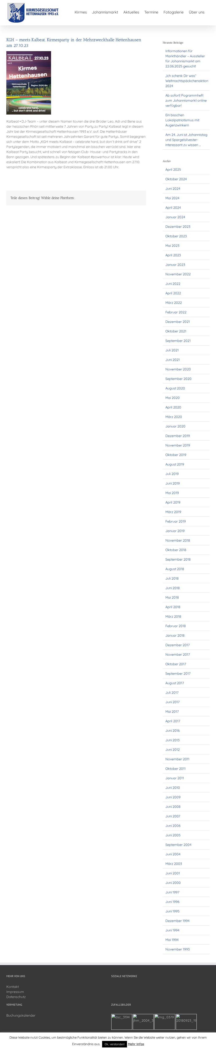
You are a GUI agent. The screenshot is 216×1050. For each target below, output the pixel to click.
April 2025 (173, 169)
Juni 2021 (172, 360)
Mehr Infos (136, 1044)
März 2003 (173, 864)
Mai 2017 (172, 711)
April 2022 (173, 293)
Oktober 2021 (175, 331)
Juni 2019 (172, 483)
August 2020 (175, 388)
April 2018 (172, 607)
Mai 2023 (172, 245)
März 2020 (173, 417)
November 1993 (177, 949)
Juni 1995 (172, 911)
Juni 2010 (172, 787)
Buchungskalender (20, 1015)
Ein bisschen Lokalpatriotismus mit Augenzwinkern (182, 120)
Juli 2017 (171, 692)
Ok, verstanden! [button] (114, 1044)
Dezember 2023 (177, 226)
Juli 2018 (172, 578)
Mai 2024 (172, 198)
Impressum (15, 992)
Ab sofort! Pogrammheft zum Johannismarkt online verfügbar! (186, 100)
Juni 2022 (172, 283)
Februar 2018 (175, 626)
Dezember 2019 (177, 436)
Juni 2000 (173, 883)
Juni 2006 (173, 825)
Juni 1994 (172, 930)
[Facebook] (112, 987)
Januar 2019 (175, 531)
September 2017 (177, 673)
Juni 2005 (173, 835)
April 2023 (173, 255)
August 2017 (174, 683)
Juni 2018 (172, 588)
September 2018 (178, 559)
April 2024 (173, 207)
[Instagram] (118, 987)
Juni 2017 (172, 702)
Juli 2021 (172, 350)
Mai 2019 (172, 493)
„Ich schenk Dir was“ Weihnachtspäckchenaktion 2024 (186, 81)
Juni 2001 (172, 873)
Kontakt (12, 986)
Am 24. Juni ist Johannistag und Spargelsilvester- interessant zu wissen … (186, 139)
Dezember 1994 (177, 921)
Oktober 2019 (175, 455)
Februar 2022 (175, 312)
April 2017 (172, 721)
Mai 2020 (172, 398)
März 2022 (173, 302)
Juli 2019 (172, 474)
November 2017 (177, 654)
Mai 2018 (172, 597)
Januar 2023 (175, 264)
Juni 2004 (172, 854)
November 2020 (178, 369)
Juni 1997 (172, 892)
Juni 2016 (172, 730)
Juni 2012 (172, 749)
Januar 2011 (174, 778)
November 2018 (177, 540)
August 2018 (174, 569)
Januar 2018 (175, 635)
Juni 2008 (173, 806)
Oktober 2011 (175, 768)
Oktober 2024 (176, 179)
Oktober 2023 (176, 236)
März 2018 (173, 616)
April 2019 (172, 502)
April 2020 (173, 407)
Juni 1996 (172, 902)
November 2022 (178, 274)
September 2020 (178, 379)
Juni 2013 (172, 740)
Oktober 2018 (175, 550)
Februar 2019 (175, 521)
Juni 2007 (172, 816)
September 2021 (178, 341)
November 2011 (177, 759)
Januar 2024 (175, 217)
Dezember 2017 (177, 645)
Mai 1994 (171, 940)
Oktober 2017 (175, 664)
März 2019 (173, 512)
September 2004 (178, 844)
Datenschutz (16, 997)
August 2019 (174, 464)
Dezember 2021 (177, 322)
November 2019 (177, 445)
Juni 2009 (173, 797)
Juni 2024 (172, 188)
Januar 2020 (175, 426)
